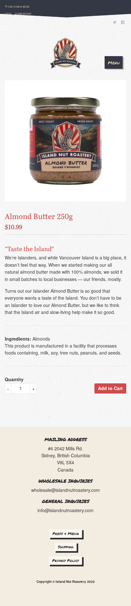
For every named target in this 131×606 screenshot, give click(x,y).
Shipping (65, 547)
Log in (8, 13)
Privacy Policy (65, 560)
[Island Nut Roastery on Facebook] (123, 22)
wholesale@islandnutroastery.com (65, 490)
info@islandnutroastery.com (65, 510)
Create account (23, 13)
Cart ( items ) (19, 6)
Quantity (14, 379)
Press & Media (65, 533)
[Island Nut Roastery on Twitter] (114, 22)
